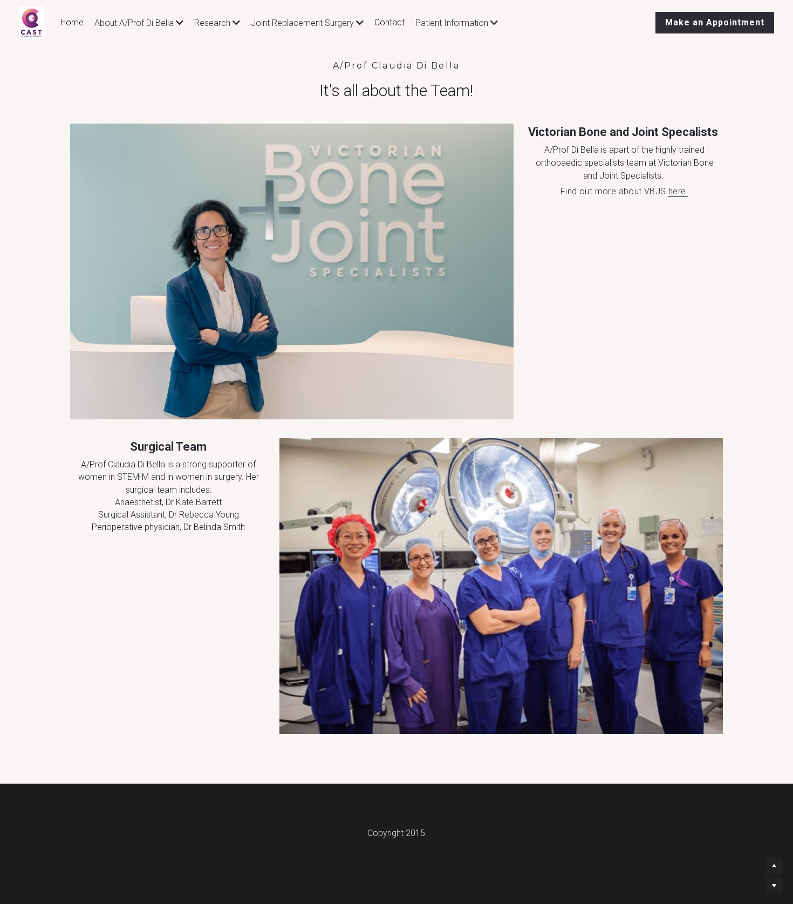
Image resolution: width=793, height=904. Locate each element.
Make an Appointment (714, 22)
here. (678, 191)
